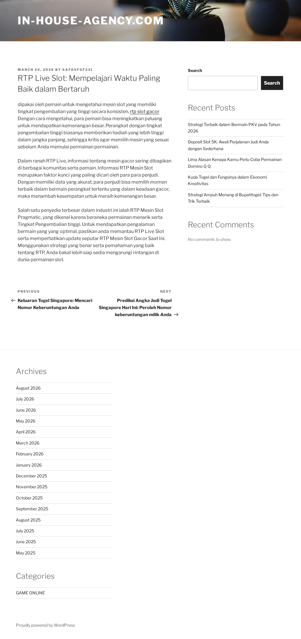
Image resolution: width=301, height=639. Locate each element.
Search (195, 70)
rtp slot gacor (144, 111)
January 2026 (29, 464)
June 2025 (26, 541)
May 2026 (25, 420)
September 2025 (32, 508)
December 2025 (31, 475)
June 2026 (26, 409)
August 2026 (28, 387)
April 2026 (26, 431)
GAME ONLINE (30, 592)
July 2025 (25, 530)
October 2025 (29, 497)
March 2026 (27, 442)
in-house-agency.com (91, 20)
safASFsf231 (77, 70)
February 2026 (30, 453)
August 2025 (28, 519)
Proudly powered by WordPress (45, 625)
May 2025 (25, 552)
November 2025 (31, 486)
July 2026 (25, 398)
